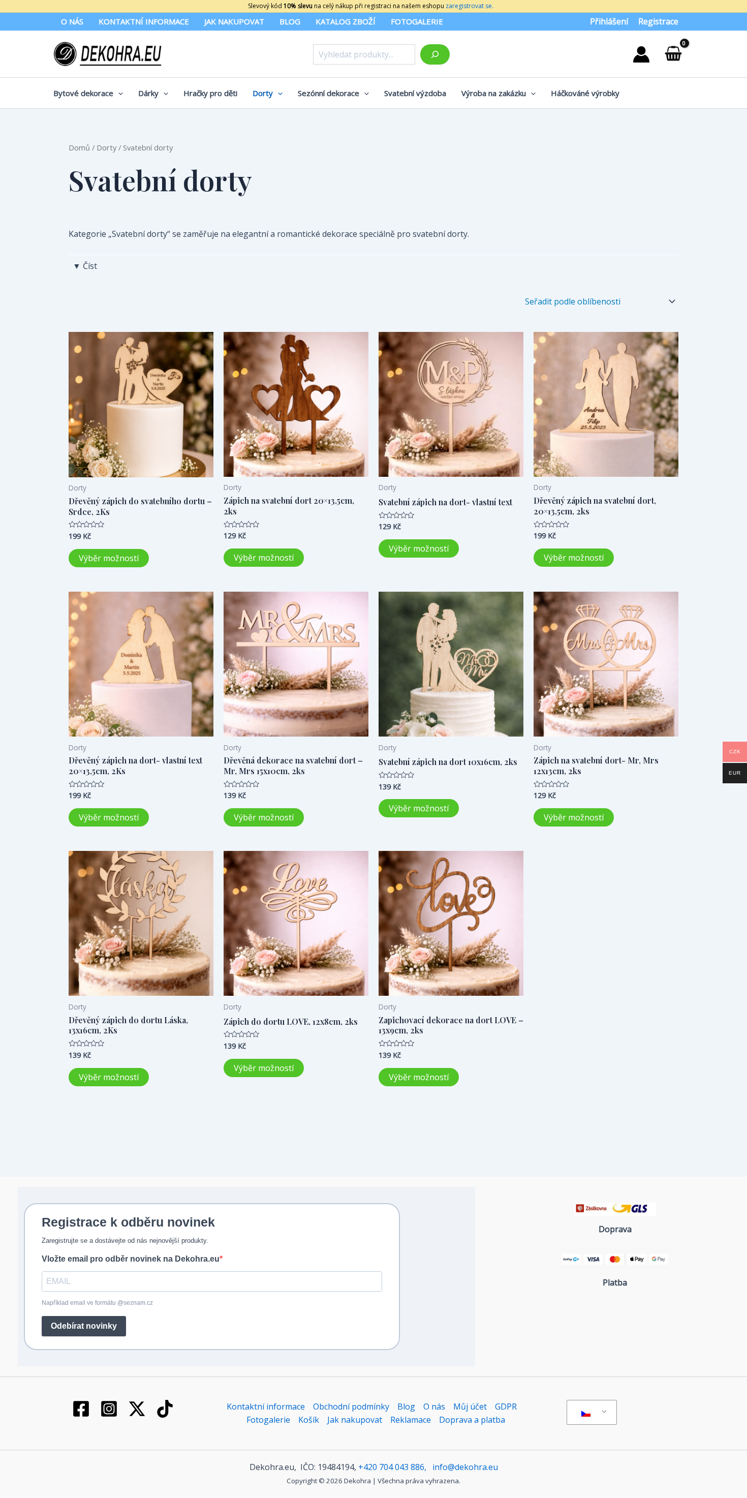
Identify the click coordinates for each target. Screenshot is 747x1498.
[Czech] (590, 1412)
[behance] (138, 1409)
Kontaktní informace (144, 21)
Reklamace (410, 1419)
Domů (79, 147)
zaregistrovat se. (468, 6)
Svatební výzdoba (415, 93)
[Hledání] (435, 54)
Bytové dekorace (83, 93)
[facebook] (83, 1409)
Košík (308, 1419)
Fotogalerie (417, 21)
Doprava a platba (472, 1419)
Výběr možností (109, 558)
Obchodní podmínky (351, 1406)
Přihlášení (609, 21)
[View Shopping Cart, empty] (673, 54)
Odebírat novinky (84, 1326)
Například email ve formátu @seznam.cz (97, 1302)
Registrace (658, 21)
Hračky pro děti (210, 93)
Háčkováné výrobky (585, 93)
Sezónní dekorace (328, 93)
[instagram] (110, 1409)
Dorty (263, 93)
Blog (289, 21)
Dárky (148, 93)
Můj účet (470, 1406)
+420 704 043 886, (392, 1467)
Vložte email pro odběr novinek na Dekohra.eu (131, 1259)
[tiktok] (166, 1409)
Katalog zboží (346, 21)
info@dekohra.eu (465, 1467)
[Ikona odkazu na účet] (641, 54)
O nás (72, 21)
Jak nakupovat (234, 21)
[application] (118, 93)
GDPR (506, 1406)
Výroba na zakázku (493, 93)
